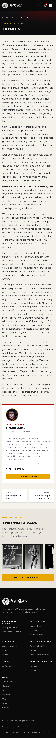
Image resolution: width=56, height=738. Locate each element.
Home (5, 17)
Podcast (6, 695)
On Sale (33, 670)
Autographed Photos (39, 646)
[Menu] (51, 5)
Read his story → (16, 469)
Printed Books (36, 626)
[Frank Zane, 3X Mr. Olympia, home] (12, 5)
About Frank (7, 682)
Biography (7, 686)
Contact (6, 708)
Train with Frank (27, 477)
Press (4, 690)
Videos (5, 699)
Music (5, 655)
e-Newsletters (36, 634)
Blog (14, 17)
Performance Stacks (11, 632)
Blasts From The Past (39, 655)
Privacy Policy (8, 727)
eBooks (33, 630)
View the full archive (28, 577)
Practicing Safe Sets (13, 495)
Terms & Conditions (25, 727)
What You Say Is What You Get (42, 495)
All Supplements (9, 627)
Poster (33, 650)
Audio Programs (9, 646)
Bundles (33, 666)
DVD (4, 650)
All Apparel (7, 666)
